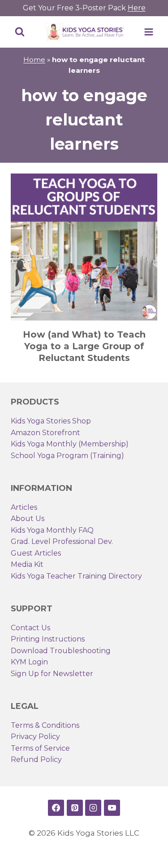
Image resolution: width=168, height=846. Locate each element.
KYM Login (29, 662)
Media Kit (27, 564)
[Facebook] (56, 808)
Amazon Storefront (45, 432)
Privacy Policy (35, 736)
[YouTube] (112, 808)
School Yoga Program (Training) (67, 455)
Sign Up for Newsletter (52, 673)
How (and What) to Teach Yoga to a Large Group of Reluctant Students (84, 346)
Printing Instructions (48, 639)
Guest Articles (36, 553)
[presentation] (84, 247)
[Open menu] (148, 31)
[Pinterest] (75, 808)
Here (137, 8)
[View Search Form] (20, 32)
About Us (27, 518)
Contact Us (30, 627)
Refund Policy (36, 759)
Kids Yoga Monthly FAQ (52, 530)
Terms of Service (40, 748)
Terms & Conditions (45, 725)
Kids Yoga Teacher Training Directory (76, 576)
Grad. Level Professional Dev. (62, 541)
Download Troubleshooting (61, 650)
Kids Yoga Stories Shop (51, 421)
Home (34, 59)
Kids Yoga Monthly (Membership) (70, 444)
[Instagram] (93, 808)
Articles (24, 507)
